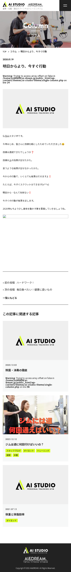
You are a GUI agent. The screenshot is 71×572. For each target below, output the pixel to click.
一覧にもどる (10, 298)
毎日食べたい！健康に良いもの (34, 289)
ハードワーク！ (25, 282)
